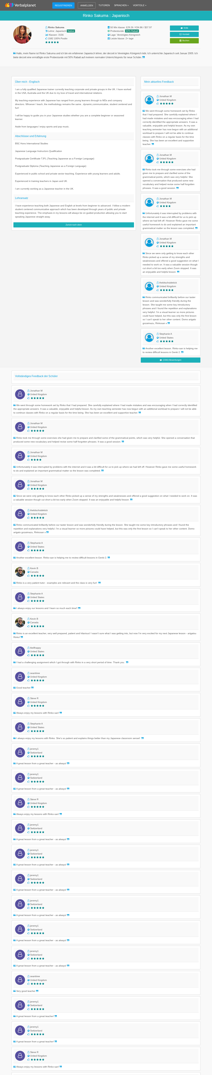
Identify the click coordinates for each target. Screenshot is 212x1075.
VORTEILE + (139, 5)
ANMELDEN (86, 5)
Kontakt (185, 34)
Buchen (185, 40)
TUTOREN (104, 5)
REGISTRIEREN (63, 5)
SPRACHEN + (121, 5)
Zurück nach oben (74, 225)
